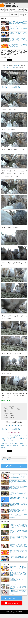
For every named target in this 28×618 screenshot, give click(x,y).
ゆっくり (16, 9)
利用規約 (7, 611)
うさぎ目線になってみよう (9, 67)
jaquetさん (17, 65)
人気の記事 (2, 10)
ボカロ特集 (12, 10)
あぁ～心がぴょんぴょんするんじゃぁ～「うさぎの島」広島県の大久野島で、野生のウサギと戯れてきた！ (14, 445)
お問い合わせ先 (19, 611)
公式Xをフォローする (13, 598)
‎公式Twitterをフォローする (15, 466)
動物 (10, 459)
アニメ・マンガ (7, 10)
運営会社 (12, 611)
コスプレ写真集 (26, 10)
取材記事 (21, 9)
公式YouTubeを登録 (13, 603)
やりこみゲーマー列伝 (23, 15)
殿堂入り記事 (14, 14)
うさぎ (4, 459)
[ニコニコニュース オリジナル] (10, 5)
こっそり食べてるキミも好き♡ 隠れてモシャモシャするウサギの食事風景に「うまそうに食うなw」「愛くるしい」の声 (14, 438)
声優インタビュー (5, 14)
